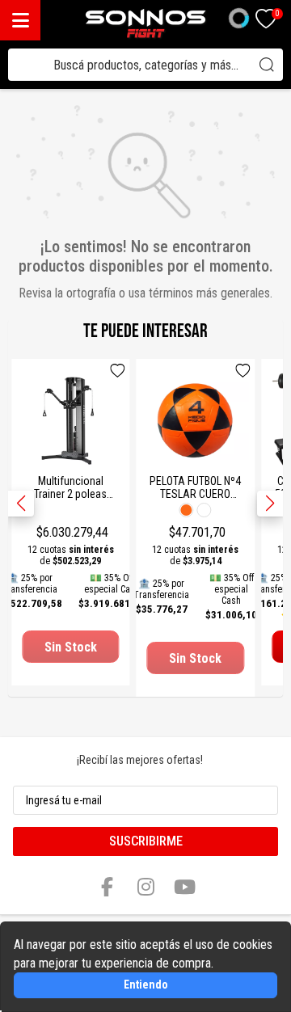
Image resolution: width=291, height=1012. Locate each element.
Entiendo (146, 984)
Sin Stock (70, 647)
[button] (270, 504)
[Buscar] (267, 64)
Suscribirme (146, 841)
